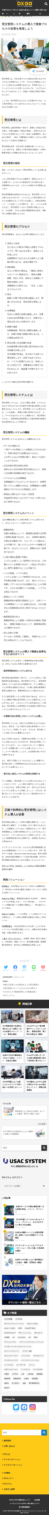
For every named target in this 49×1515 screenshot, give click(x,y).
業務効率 (7, 1378)
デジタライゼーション (13, 1465)
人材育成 (30, 1374)
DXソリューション (25, 1333)
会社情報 (37, 1500)
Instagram (32, 1412)
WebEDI (7, 992)
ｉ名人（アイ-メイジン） (12, 939)
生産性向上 (22, 984)
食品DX (6, 1388)
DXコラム (8, 1484)
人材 (22, 1374)
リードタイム (25, 1369)
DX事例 (6, 1337)
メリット (32, 1365)
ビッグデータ (21, 1365)
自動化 (6, 1383)
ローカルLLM (37, 1369)
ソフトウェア (25, 1356)
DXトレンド (19, 977)
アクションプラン (10, 1342)
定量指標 (39, 1374)
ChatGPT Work (30, 1328)
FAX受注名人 (7, 926)
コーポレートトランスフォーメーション (17, 1346)
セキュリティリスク (11, 1356)
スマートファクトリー (11, 1351)
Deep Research (9, 1333)
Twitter (16, 1412)
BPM (20, 1328)
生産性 (26, 1378)
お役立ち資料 (9, 1489)
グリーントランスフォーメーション (31, 1342)
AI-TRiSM (18, 1319)
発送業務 (35, 1378)
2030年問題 (8, 1319)
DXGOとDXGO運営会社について (19, 1500)
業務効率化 (19, 992)
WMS (35, 1337)
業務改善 (31, 992)
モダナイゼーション (11, 1369)
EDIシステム (9, 995)
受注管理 (8, 988)
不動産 (6, 1374)
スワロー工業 (27, 1351)
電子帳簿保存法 (34, 1383)
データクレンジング (11, 1360)
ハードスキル (8, 1365)
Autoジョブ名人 (8, 898)
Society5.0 (21, 1337)
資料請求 (7, 1441)
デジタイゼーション (12, 1459)
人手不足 (15, 1374)
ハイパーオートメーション (30, 1360)
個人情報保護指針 (24, 1507)
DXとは (7, 1454)
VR (30, 1337)
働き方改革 (9, 984)
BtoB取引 (31, 988)
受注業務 (33, 984)
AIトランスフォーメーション (14, 1324)
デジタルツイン (38, 1356)
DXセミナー (9, 1478)
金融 (24, 1383)
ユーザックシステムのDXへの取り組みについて (24, 1503)
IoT (14, 1337)
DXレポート (38, 1333)
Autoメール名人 (8, 914)
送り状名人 (15, 1383)
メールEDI (19, 988)
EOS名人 (5, 886)
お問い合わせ (9, 1446)
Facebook (24, 1412)
